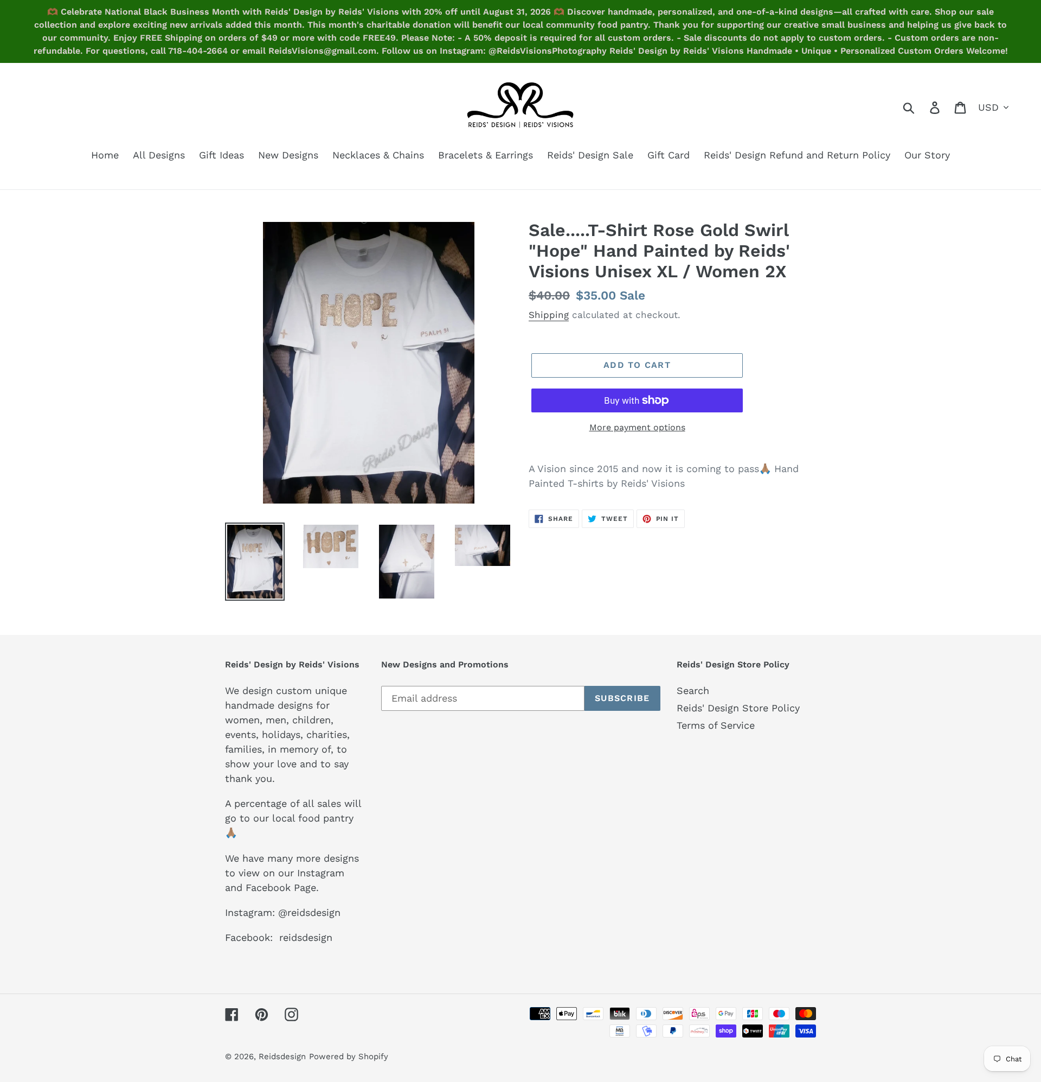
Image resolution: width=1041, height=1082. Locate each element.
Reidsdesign (282, 1056)
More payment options (637, 427)
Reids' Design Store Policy (738, 708)
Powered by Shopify (348, 1056)
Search (693, 690)
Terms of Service (716, 725)
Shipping (549, 314)
